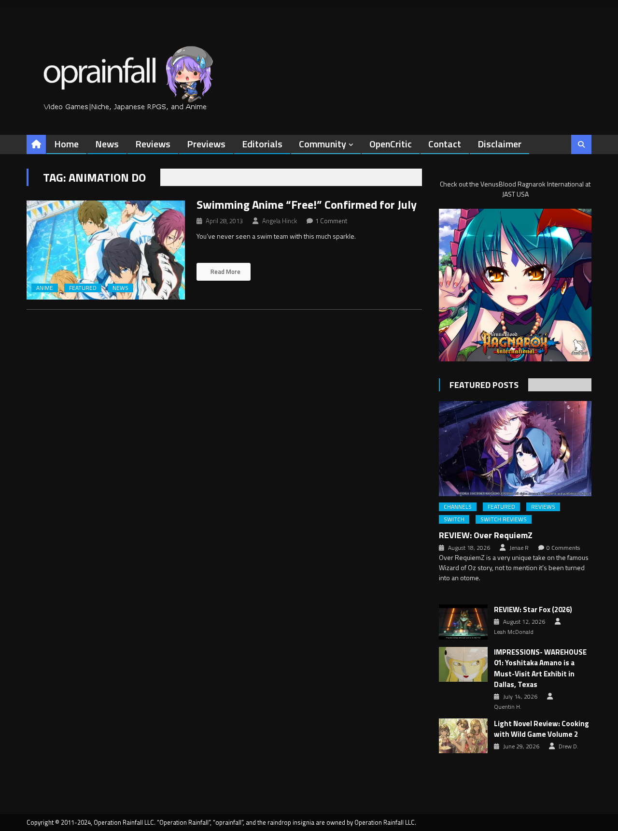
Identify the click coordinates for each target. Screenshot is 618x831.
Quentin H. (507, 706)
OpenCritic (390, 143)
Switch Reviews (503, 519)
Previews (206, 143)
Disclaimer (499, 143)
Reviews (152, 143)
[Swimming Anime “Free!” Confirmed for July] (106, 250)
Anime (44, 288)
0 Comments (563, 548)
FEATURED (83, 288)
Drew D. (568, 746)
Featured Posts (484, 384)
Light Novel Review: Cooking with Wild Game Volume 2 (541, 729)
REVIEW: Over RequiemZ (486, 535)
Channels (458, 506)
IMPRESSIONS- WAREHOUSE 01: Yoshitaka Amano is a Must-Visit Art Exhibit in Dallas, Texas (540, 668)
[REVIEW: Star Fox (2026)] (463, 621)
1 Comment (331, 221)
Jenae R (519, 548)
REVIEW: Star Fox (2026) (533, 609)
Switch (454, 519)
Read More (224, 271)
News (107, 143)
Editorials (262, 143)
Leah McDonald (514, 632)
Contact (444, 143)
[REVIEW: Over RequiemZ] (515, 448)
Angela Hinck (279, 221)
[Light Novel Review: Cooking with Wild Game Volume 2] (463, 735)
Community (322, 143)
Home (66, 143)
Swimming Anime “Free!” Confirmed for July (307, 204)
